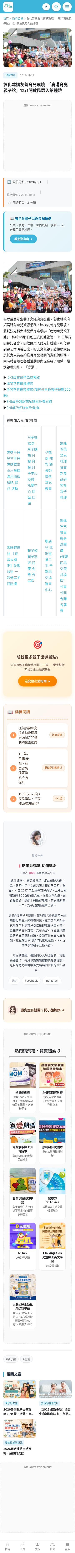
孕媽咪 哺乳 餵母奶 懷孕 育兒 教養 (49, 470)
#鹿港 (26, 1359)
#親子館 (11, 1359)
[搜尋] (56, 6)
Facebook (31, 980)
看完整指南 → (23, 239)
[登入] (46, 6)
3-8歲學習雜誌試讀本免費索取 (29, 401)
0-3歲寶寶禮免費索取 (23, 377)
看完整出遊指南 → (37, 681)
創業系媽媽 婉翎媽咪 (39, 865)
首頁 (6, 18)
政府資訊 (17, 18)
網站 (14, 980)
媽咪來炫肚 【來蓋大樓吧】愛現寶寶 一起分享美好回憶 (13, 565)
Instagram (52, 980)
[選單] (67, 6)
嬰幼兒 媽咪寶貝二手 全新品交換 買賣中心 (49, 565)
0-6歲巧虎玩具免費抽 (22, 407)
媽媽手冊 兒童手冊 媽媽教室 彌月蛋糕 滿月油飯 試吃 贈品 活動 (13, 470)
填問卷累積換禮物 (20, 383)
